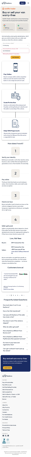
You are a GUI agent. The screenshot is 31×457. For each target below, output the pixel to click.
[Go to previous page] (7, 295)
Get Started (15, 57)
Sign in (22, 3)
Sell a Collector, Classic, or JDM (11, 394)
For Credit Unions (7, 417)
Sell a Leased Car (7, 392)
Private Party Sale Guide (9, 425)
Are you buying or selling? (8, 43)
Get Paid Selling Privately (9, 387)
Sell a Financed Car (7, 389)
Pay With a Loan (6, 385)
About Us (5, 405)
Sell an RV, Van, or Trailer (9, 396)
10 (21, 295)
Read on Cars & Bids (9, 289)
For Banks (5, 419)
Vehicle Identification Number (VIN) (10, 48)
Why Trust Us (6, 407)
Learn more (7, 368)
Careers (4, 412)
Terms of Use (6, 430)
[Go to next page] (24, 295)
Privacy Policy (6, 427)
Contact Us (5, 410)
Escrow (4, 399)
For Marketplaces (7, 414)
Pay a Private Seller (7, 382)
